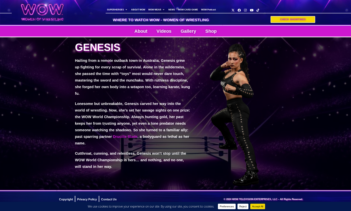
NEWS (171, 9)
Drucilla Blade (125, 137)
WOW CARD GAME (188, 9)
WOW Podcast (208, 9)
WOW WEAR (154, 9)
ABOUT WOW (138, 9)
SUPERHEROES (115, 9)
